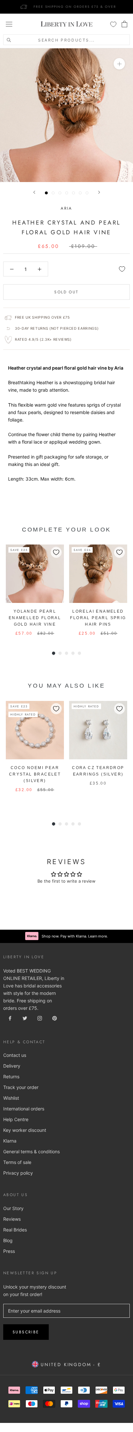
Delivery (11, 1066)
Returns (11, 1076)
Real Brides (15, 1229)
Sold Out (66, 292)
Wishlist (11, 1098)
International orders (23, 1108)
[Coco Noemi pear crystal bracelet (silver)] (35, 730)
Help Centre (15, 1119)
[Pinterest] (54, 1018)
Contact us (14, 1055)
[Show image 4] (66, 192)
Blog (8, 1240)
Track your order (20, 1087)
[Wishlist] (113, 24)
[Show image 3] (59, 192)
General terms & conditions (31, 1151)
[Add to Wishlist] (122, 269)
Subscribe (26, 1332)
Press (9, 1251)
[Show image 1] (46, 192)
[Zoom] (119, 63)
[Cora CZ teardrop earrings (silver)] (98, 730)
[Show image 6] (80, 192)
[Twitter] (25, 1018)
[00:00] (66, 115)
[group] (34, 591)
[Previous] (34, 192)
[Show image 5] (73, 192)
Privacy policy (18, 1173)
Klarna (9, 1141)
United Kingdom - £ (69, 1364)
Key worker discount (24, 1130)
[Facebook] (10, 1018)
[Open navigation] (9, 24)
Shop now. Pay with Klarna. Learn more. (75, 936)
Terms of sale (17, 1162)
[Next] (99, 192)
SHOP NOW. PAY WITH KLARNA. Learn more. (74, 7)
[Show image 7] (87, 192)
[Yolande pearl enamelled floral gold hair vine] (35, 574)
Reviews (12, 1219)
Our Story (13, 1208)
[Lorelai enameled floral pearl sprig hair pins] (98, 574)
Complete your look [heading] (66, 529)
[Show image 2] (53, 192)
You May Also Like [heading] (66, 685)
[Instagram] (39, 1018)
